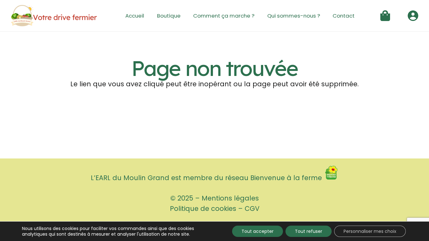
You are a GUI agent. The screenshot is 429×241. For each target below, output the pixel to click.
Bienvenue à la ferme (287, 177)
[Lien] (54, 16)
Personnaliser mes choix (370, 231)
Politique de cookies (203, 208)
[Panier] (385, 15)
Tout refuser (308, 231)
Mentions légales (230, 198)
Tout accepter (258, 231)
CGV (252, 208)
